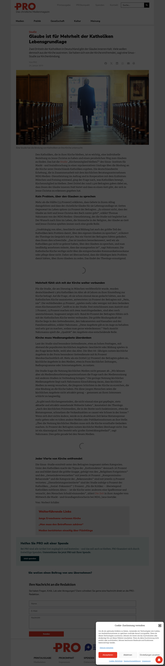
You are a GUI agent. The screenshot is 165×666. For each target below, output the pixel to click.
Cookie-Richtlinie (115, 661)
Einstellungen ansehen (150, 655)
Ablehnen (127, 655)
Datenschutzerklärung (132, 661)
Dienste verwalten (106, 648)
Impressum (146, 661)
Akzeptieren (108, 655)
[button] (160, 625)
